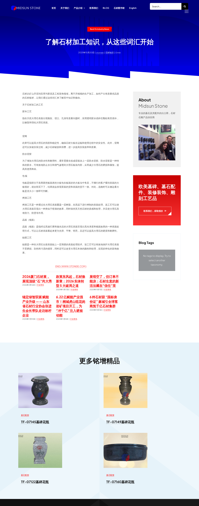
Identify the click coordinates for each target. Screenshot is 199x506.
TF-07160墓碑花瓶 (120, 482)
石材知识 (109, 52)
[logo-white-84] (26, 6)
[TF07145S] (40, 374)
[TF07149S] (125, 374)
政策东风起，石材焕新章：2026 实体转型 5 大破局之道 (70, 280)
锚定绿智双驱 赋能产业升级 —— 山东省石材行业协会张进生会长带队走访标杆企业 (37, 306)
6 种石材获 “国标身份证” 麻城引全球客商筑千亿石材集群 (104, 301)
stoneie (100, 52)
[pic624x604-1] (156, 125)
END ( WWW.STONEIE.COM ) (70, 266)
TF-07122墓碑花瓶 (35, 482)
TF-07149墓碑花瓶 (120, 422)
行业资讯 (40, 285)
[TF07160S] (125, 433)
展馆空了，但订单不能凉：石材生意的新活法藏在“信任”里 (104, 280)
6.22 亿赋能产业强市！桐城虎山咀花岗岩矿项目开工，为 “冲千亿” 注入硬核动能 (70, 306)
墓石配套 (25, 415)
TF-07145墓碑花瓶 (35, 422)
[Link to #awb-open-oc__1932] (186, 11)
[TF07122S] (40, 433)
